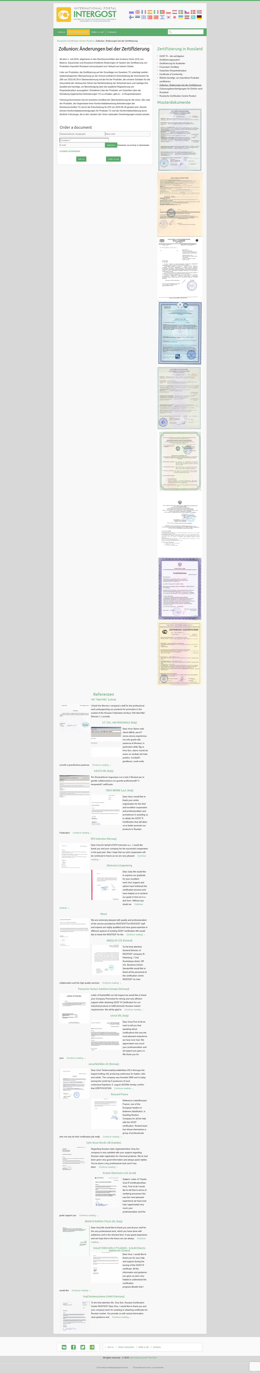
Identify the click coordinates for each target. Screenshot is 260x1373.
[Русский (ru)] (131, 12)
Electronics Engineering (119, 865)
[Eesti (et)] (137, 17)
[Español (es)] (149, 12)
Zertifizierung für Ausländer (172, 63)
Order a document (78, 32)
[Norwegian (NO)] (199, 12)
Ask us (61, 32)
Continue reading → (101, 765)
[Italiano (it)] (156, 12)
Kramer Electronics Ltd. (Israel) (119, 1173)
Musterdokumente (173, 102)
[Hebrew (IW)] (162, 17)
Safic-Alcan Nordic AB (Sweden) (103, 1142)
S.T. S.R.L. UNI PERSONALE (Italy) (119, 722)
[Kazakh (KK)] (193, 17)
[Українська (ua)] (180, 17)
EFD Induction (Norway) (104, 838)
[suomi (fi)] (131, 17)
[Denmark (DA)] (193, 12)
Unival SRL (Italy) (119, 1015)
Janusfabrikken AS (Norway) (103, 1064)
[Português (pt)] (162, 12)
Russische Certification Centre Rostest (177, 96)
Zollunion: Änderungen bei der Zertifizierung (180, 85)
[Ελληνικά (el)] (143, 17)
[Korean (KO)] (168, 17)
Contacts (111, 32)
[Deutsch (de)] (199, 17)
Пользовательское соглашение (148, 1367)
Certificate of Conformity (171, 74)
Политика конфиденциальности (112, 1367)
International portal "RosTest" (143, 1357)
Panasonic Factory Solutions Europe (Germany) (103, 989)
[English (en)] (137, 12)
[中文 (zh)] (156, 17)
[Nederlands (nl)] (174, 12)
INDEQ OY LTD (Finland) (119, 940)
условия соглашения (70, 151)
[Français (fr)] (143, 12)
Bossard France (119, 1094)
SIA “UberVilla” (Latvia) (103, 699)
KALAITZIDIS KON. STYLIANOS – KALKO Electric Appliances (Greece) (119, 1249)
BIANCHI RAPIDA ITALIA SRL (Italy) (103, 1221)
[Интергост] (86, 15)
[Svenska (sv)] (180, 12)
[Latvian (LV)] (186, 17)
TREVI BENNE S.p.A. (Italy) (119, 790)
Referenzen (103, 694)
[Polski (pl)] (168, 12)
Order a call (97, 32)
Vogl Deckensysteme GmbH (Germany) (104, 1296)
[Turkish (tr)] (149, 17)
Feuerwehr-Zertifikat (169, 67)
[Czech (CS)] (186, 12)
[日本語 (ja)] (174, 17)
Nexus (103, 913)
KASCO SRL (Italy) (103, 771)
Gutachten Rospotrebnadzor (173, 70)
